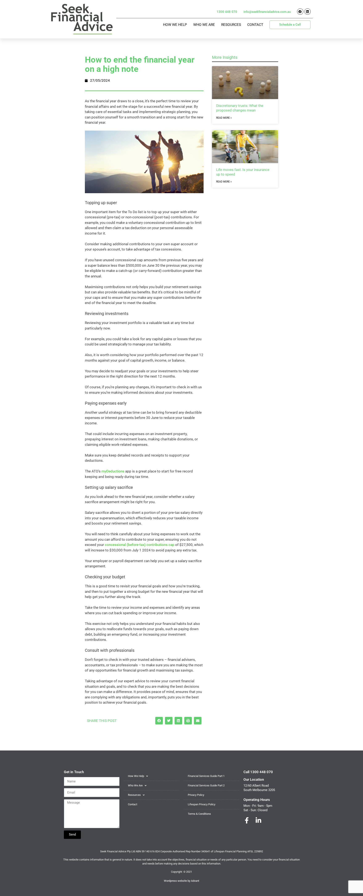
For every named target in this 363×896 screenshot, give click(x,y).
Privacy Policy (196, 794)
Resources (231, 24)
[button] (159, 720)
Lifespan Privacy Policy (201, 804)
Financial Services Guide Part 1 (206, 776)
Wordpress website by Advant (181, 880)
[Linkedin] (307, 11)
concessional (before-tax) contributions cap (139, 545)
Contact (255, 24)
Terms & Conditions (199, 813)
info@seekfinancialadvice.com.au (267, 12)
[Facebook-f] (246, 820)
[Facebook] (300, 11)
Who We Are (204, 24)
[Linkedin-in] (258, 820)
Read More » (224, 117)
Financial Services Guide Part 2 (206, 785)
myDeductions (112, 471)
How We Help (175, 24)
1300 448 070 (227, 12)
